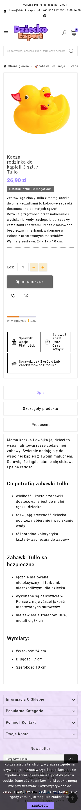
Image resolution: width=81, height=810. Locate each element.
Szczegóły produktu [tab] (40, 408)
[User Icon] (64, 32)
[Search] (71, 51)
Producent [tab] (41, 425)
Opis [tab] (40, 392)
